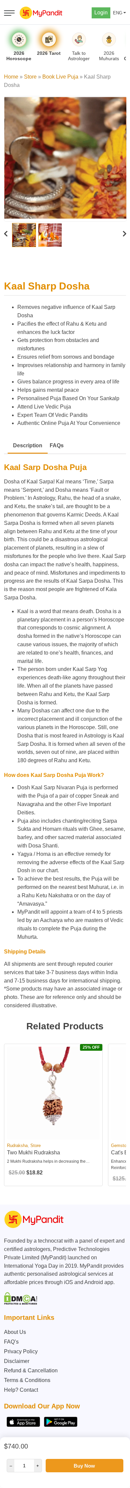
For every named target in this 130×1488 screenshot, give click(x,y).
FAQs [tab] (57, 445)
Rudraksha (17, 1145)
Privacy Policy (21, 1351)
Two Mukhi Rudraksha (33, 1152)
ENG (117, 12)
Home (11, 77)
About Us (15, 1332)
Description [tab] (27, 445)
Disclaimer (16, 1361)
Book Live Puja (60, 77)
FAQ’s (11, 1342)
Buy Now (84, 1466)
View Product (53, 1134)
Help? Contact (21, 1390)
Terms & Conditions (27, 1380)
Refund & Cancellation (31, 1370)
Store (30, 77)
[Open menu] (9, 13)
